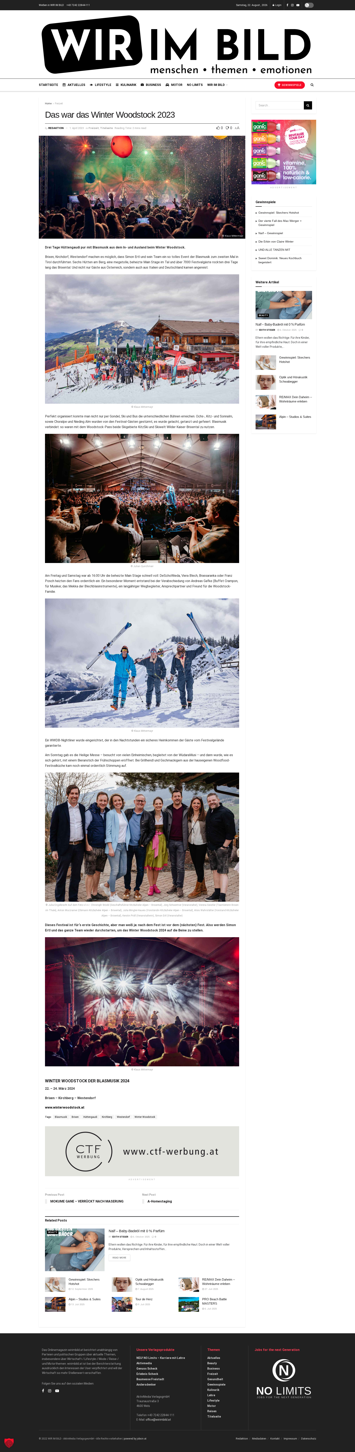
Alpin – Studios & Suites (85, 1299)
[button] (9, 1443)
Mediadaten (259, 1438)
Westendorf (123, 1117)
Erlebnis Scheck (147, 1374)
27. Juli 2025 (211, 1289)
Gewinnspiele (291, 85)
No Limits (195, 85)
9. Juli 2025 (143, 1304)
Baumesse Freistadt (150, 1379)
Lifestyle (103, 85)
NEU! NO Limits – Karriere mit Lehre (160, 1358)
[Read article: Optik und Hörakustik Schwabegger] (122, 1284)
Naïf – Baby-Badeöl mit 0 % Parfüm (137, 1231)
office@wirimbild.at (158, 1419)
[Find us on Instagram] (292, 5)
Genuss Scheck (146, 1368)
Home (48, 103)
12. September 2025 (81, 1289)
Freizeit (59, 103)
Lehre (211, 1395)
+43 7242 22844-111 (78, 5)
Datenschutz (308, 1438)
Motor (176, 85)
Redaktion (56, 128)
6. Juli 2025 (210, 1308)
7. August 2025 (145, 1289)
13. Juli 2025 (77, 1304)
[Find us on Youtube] (297, 5)
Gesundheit (215, 1379)
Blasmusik (61, 1117)
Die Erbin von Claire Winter (276, 241)
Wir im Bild (216, 85)
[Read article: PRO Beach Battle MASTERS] (189, 1304)
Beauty (52, 1232)
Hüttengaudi (90, 1117)
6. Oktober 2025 (141, 1236)
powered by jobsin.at (135, 1438)
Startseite (48, 85)
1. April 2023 (76, 128)
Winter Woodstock (145, 1117)
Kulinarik (128, 85)
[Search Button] (312, 85)
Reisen (212, 1411)
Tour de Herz (144, 1299)
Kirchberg (107, 1117)
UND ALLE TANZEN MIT (274, 249)
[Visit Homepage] (176, 44)
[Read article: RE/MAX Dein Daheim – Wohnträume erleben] (189, 1284)
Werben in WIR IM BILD (51, 5)
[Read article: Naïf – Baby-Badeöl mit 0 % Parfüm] (75, 1250)
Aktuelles (76, 85)
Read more (121, 1257)
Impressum (290, 1438)
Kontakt (275, 1438)
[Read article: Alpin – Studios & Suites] (55, 1304)
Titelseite (106, 128)
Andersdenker (146, 1384)
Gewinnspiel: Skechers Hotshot (278, 212)
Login (278, 5)
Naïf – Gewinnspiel (270, 233)
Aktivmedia (144, 1363)
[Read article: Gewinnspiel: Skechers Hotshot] (55, 1284)
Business (153, 85)
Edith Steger (120, 1236)
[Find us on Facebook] (287, 5)
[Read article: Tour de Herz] (122, 1304)
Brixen (75, 1117)
